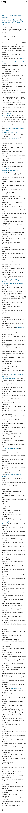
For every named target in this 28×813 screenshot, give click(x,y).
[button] (1, 2)
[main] (14, 410)
